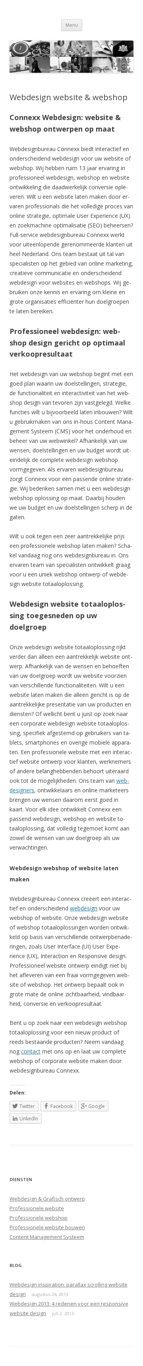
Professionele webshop (39, 1217)
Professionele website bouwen (47, 1227)
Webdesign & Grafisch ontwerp (47, 1198)
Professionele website (37, 1208)
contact (31, 1051)
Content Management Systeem (47, 1236)
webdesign (83, 908)
